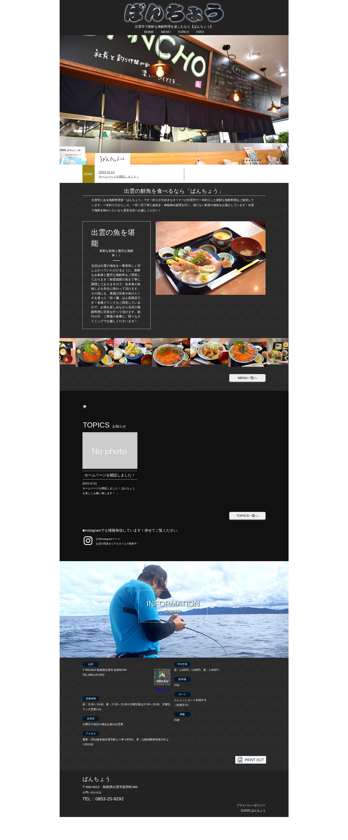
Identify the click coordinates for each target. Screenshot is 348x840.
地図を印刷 (162, 689)
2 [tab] (247, 158)
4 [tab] (252, 158)
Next (61, 88)
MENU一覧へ (247, 378)
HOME (149, 32)
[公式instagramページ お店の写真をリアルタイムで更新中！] (88, 545)
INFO (200, 32)
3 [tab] (250, 158)
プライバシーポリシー (251, 805)
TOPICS (183, 32)
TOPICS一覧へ (247, 516)
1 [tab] (244, 158)
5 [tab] (255, 158)
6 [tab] (258, 158)
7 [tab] (261, 158)
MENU (166, 32)
